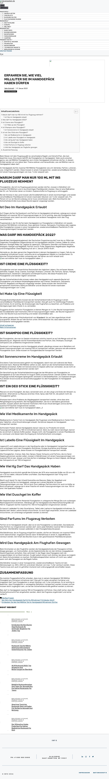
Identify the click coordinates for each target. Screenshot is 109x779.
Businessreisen (10, 32)
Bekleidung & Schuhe (12, 49)
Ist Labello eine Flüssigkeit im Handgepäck (20, 137)
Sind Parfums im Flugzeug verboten (18, 145)
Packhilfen (8, 43)
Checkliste (8, 15)
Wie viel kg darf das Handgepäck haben (19, 140)
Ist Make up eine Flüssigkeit (15, 125)
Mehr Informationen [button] (8, 327)
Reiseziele (4, 21)
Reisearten (4, 28)
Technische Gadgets (12, 47)
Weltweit (7, 26)
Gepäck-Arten (9, 13)
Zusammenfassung (10, 150)
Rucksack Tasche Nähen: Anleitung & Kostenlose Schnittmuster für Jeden (22, 648)
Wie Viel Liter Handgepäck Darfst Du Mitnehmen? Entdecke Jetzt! (28, 600)
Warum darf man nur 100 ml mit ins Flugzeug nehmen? (22, 115)
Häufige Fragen (6, 51)
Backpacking (9, 34)
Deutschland (9, 23)
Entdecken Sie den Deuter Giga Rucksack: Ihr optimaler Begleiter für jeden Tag (22, 628)
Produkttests (5, 40)
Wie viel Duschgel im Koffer (14, 142)
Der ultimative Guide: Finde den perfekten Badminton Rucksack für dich (21, 727)
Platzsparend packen (12, 19)
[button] (74, 111)
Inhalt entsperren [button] (7, 325)
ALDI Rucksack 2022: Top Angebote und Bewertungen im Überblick (22, 667)
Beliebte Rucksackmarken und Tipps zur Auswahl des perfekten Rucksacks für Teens (22, 687)
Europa (7, 25)
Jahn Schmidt (9, 88)
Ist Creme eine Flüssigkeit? (13, 122)
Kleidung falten (10, 17)
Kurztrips (8, 30)
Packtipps (4, 11)
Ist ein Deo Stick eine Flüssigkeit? (15, 132)
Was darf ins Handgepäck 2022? (15, 120)
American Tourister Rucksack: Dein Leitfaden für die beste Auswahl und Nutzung (22, 707)
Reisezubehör (9, 45)
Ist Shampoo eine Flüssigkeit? (14, 127)
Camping (7, 38)
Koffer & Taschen (11, 41)
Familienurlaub (10, 36)
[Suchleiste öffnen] (1, 3)
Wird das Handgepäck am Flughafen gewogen (21, 147)
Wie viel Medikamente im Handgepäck (18, 135)
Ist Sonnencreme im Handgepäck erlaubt (19, 130)
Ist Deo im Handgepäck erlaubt (16, 117)
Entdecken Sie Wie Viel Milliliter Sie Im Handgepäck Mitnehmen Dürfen (30, 602)
